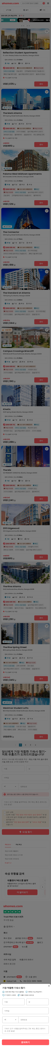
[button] (15, 1019)
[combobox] (10, 1019)
